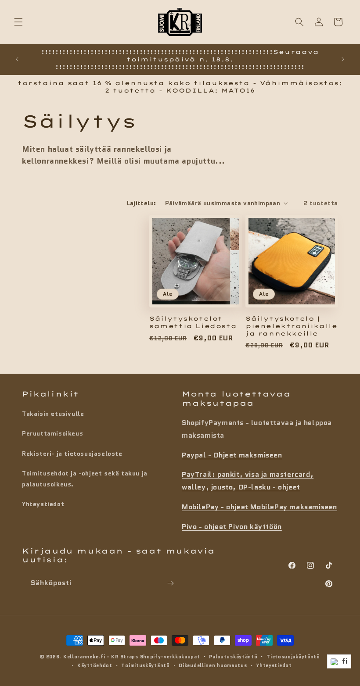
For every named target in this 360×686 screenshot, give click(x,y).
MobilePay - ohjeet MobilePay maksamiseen (259, 507)
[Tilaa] (170, 583)
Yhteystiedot (43, 504)
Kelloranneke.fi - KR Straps (100, 656)
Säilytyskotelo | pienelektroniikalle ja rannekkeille (291, 326)
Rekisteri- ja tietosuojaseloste (72, 453)
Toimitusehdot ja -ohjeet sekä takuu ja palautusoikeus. (85, 479)
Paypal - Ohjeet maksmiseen (232, 455)
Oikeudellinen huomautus (213, 665)
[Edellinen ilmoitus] (17, 59)
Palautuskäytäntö (233, 656)
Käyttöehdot (94, 665)
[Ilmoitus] (343, 59)
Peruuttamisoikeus (52, 433)
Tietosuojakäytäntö (293, 656)
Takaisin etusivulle (53, 413)
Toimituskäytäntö (145, 665)
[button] (18, 22)
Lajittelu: (141, 203)
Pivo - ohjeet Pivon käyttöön (232, 527)
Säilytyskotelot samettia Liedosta (193, 322)
